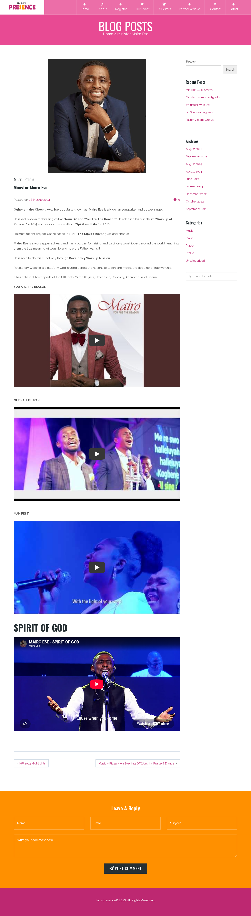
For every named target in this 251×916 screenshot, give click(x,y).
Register (121, 9)
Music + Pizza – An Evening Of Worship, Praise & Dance (136, 763)
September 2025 (196, 156)
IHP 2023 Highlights (32, 763)
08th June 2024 (39, 200)
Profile (29, 179)
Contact (214, 9)
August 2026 (194, 149)
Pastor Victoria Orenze (200, 119)
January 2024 (194, 186)
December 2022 (196, 194)
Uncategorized (195, 260)
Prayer (190, 245)
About (102, 9)
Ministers (164, 9)
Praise (189, 238)
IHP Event (142, 9)
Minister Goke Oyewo (199, 89)
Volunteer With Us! (198, 104)
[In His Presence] (22, 5)
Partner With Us (189, 9)
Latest (234, 9)
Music (18, 179)
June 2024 (192, 179)
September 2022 (196, 209)
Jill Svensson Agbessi (199, 112)
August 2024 (194, 171)
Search (191, 61)
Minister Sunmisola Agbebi (203, 97)
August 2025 (194, 164)
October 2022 (195, 201)
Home (85, 9)
